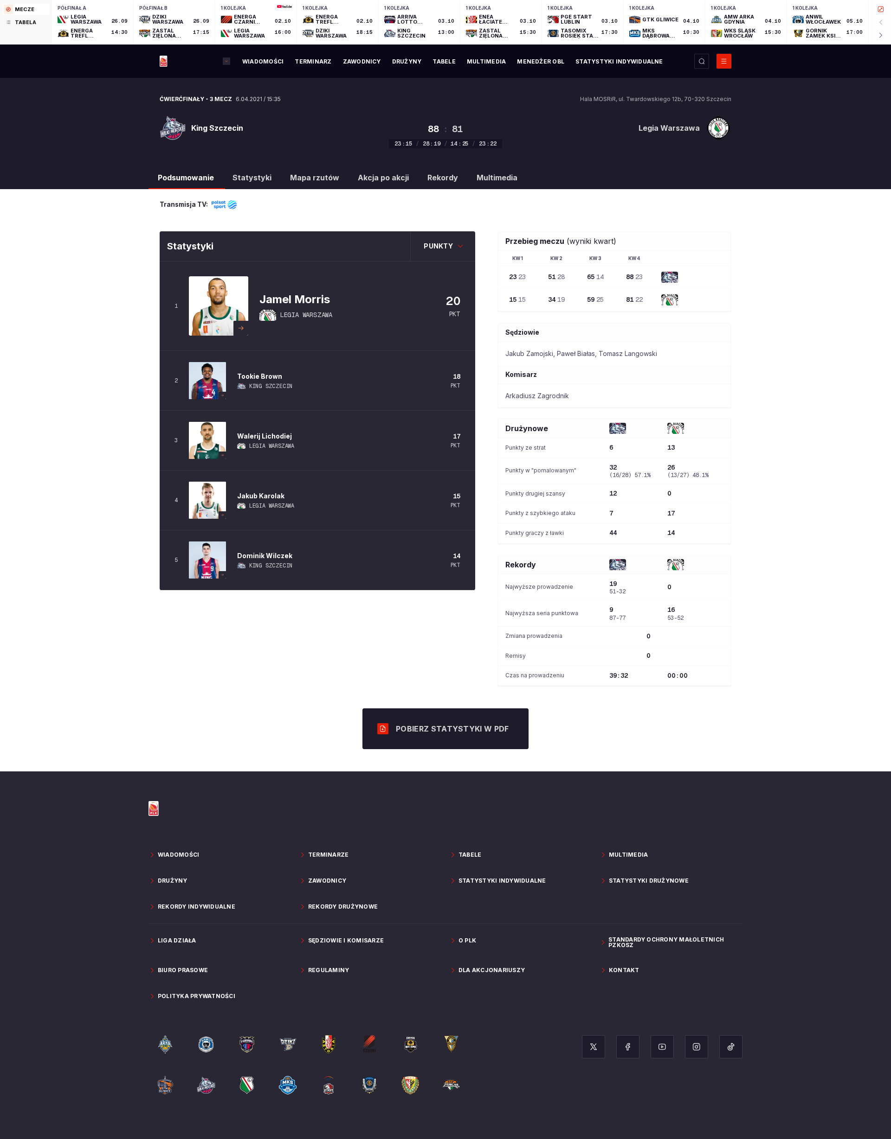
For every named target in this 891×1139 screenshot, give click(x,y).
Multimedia (497, 177)
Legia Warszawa (306, 314)
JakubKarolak (260, 496)
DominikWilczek (264, 556)
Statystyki (251, 177)
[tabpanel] (471, 22)
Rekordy (442, 177)
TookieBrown (259, 376)
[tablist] (26, 22)
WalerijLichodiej (264, 436)
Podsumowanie (186, 177)
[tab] (26, 9)
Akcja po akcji (383, 177)
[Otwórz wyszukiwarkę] (701, 61)
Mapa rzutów (314, 177)
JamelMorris (294, 299)
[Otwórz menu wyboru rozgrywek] (226, 61)
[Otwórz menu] (724, 61)
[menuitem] (263, 61)
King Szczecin (270, 386)
